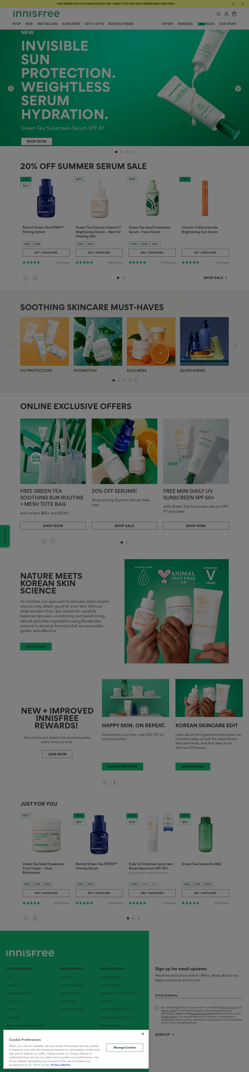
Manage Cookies (125, 1047)
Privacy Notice (60, 1065)
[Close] (143, 1034)
